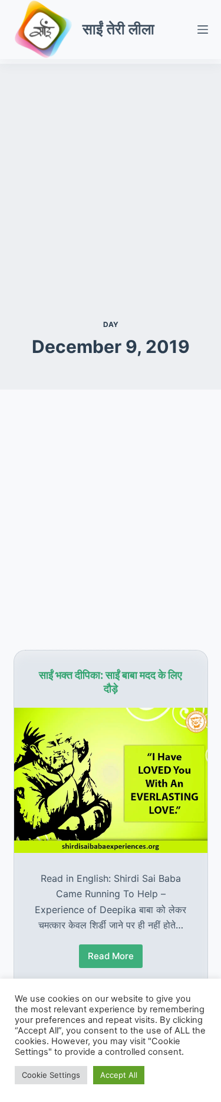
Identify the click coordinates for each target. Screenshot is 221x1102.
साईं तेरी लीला (118, 29)
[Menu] (202, 29)
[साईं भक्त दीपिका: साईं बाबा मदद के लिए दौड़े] (110, 780)
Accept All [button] (118, 1075)
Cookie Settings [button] (51, 1075)
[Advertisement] (110, 174)
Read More (111, 959)
